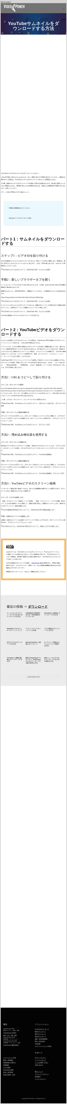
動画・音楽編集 (8, 1060)
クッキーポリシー (40, 1079)
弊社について (39, 1072)
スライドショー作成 (9, 1058)
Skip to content (6, 2)
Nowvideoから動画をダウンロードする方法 (52, 614)
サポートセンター (40, 1058)
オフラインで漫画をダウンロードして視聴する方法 (51, 644)
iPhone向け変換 (8, 1070)
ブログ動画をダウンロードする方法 (51, 629)
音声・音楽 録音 (40, 1041)
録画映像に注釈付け (9, 1062)
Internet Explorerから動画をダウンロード (33, 643)
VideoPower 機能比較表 (11, 1045)
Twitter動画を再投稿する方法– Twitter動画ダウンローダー (32, 614)
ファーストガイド (40, 1060)
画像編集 (6, 1065)
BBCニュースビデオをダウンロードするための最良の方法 (51, 659)
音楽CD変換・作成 (9, 1075)
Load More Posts (33, 677)
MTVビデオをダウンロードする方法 (14, 643)
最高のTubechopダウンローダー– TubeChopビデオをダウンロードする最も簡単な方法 (33, 660)
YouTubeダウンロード (42, 1029)
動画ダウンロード (40, 1032)
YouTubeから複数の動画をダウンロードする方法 (14, 659)
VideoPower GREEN (10, 1034)
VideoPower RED (36, 563)
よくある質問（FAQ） (42, 1062)
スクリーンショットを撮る (43, 1046)
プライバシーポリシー (42, 1074)
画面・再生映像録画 (41, 1039)
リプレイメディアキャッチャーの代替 (33, 629)
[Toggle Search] (63, 8)
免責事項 (37, 1077)
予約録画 (37, 1044)
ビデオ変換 (6, 1067)
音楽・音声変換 (8, 1072)
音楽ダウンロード (40, 1036)
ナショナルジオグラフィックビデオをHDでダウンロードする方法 (15, 614)
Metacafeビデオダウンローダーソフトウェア (14, 629)
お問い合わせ (39, 1065)
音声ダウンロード (40, 1034)
